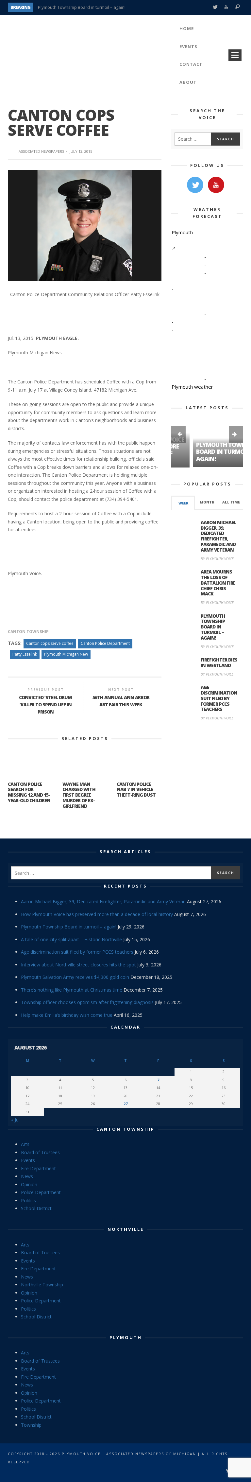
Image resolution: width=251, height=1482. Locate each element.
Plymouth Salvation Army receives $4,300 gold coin (75, 977)
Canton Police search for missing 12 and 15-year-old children (29, 792)
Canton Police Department (105, 643)
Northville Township (42, 1284)
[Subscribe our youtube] (216, 185)
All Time (231, 502)
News (27, 1176)
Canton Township (28, 631)
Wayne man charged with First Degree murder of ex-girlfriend (78, 795)
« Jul (15, 1120)
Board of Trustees (40, 1152)
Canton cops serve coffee (50, 643)
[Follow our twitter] (195, 185)
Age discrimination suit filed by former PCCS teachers (219, 698)
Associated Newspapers (41, 151)
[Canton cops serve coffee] (84, 225)
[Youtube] (226, 7)
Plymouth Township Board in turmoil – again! (82, 7)
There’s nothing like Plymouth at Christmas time (71, 990)
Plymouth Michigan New (66, 654)
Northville (126, 1229)
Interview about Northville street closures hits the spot (78, 965)
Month (207, 502)
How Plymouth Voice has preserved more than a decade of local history (97, 914)
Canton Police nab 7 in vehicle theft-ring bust (136, 789)
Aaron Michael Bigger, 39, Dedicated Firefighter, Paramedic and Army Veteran (218, 536)
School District (36, 1208)
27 (125, 1103)
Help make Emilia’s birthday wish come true (66, 1015)
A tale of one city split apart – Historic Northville (71, 939)
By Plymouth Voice (217, 558)
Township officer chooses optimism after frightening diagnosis (87, 1002)
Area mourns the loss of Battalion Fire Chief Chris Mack (218, 582)
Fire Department (38, 1168)
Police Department (41, 1192)
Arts (25, 1144)
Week (183, 503)
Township (31, 1425)
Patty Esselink (24, 654)
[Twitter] (215, 7)
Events (28, 1160)
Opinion (29, 1184)
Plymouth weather (192, 386)
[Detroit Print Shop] (207, 756)
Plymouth (125, 1337)
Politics (28, 1200)
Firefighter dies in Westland (219, 662)
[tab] (183, 502)
